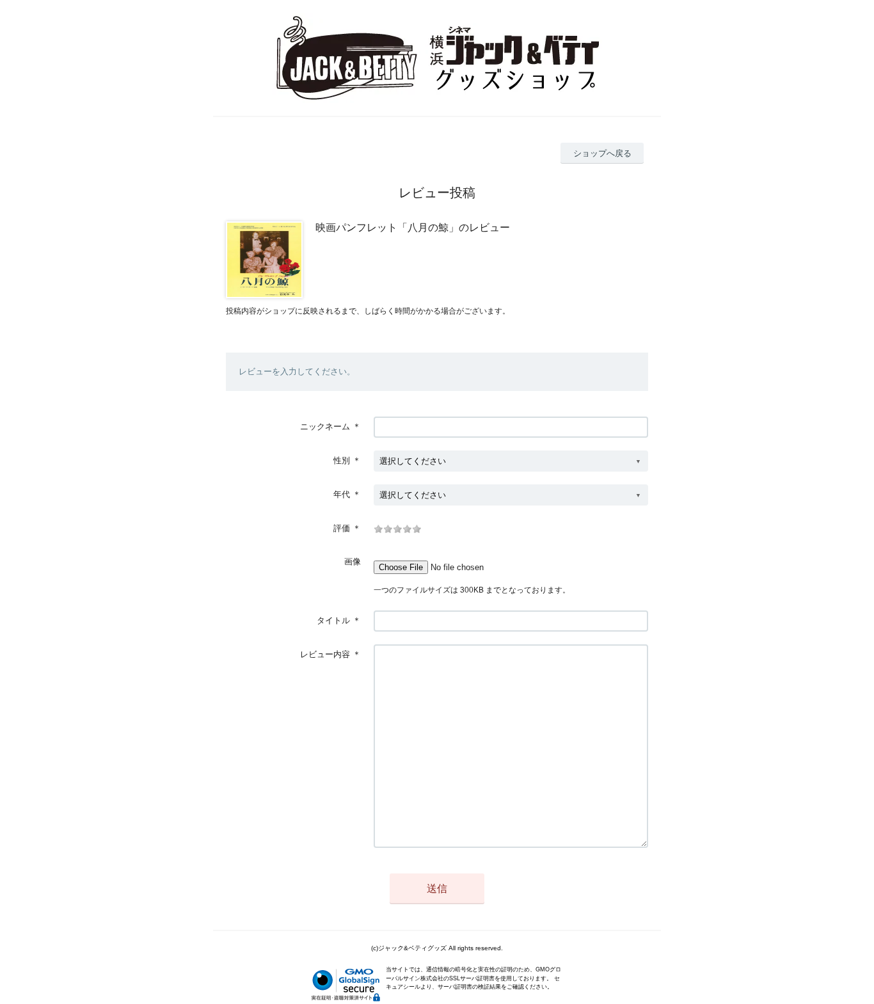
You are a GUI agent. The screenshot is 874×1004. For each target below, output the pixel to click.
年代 (341, 494)
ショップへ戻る (602, 153)
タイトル (333, 620)
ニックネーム (325, 426)
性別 (341, 460)
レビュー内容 (325, 654)
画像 (352, 561)
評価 (341, 528)
